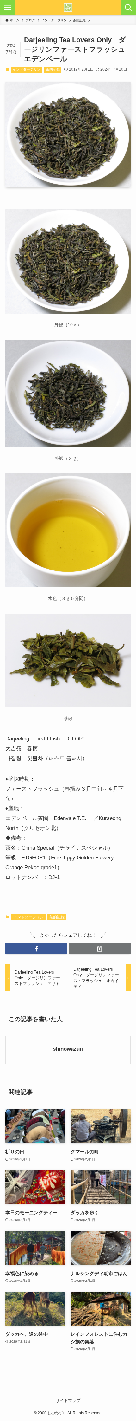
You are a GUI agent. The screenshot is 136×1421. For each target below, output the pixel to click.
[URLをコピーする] (100, 948)
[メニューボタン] (7, 7)
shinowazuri (68, 1049)
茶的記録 (53, 69)
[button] (36, 948)
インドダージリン (26, 69)
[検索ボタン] (128, 7)
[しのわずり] (68, 7)
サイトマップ (68, 1400)
